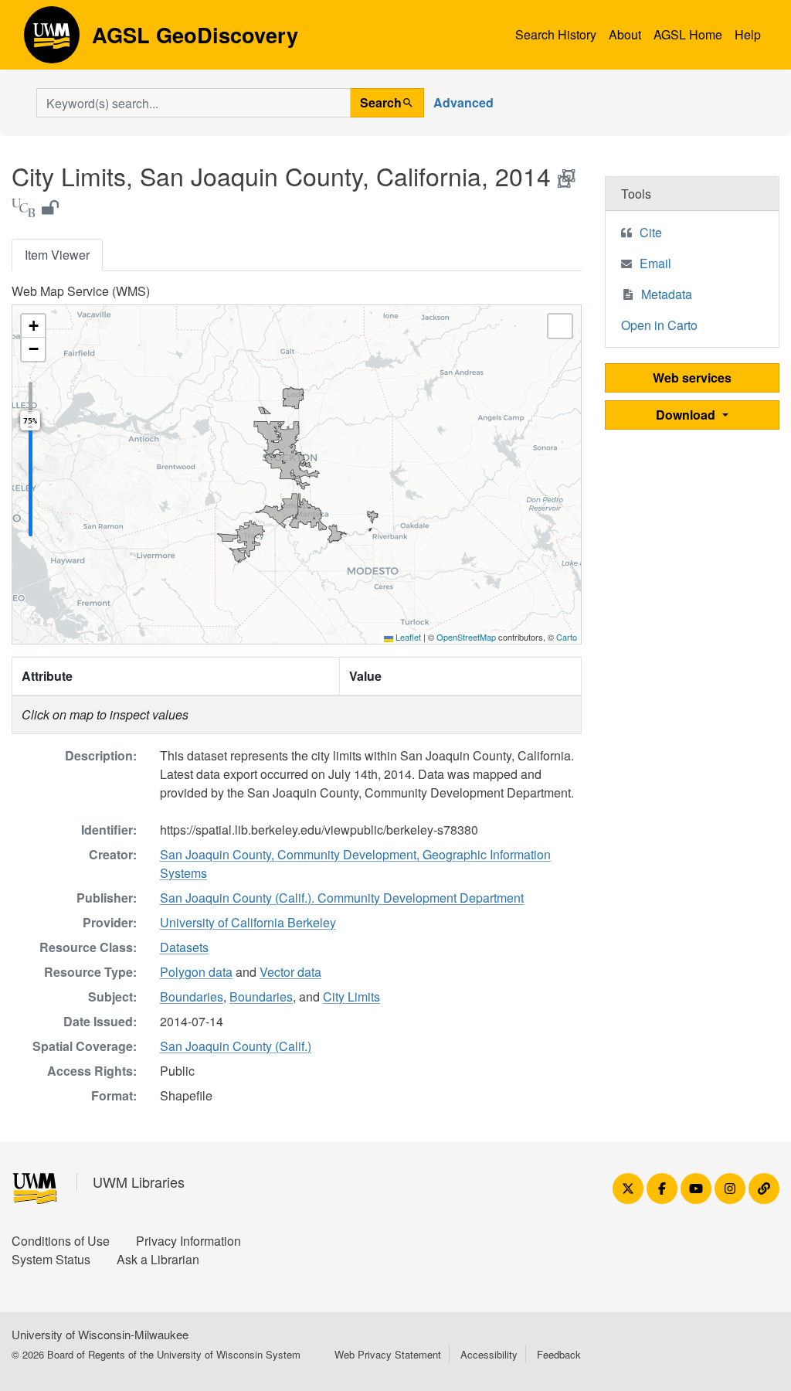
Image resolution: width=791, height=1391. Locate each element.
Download (687, 414)
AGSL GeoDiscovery (51, 40)
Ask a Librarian (158, 1259)
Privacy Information (188, 1241)
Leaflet (407, 637)
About (625, 34)
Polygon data (196, 972)
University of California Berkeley (248, 922)
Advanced (463, 102)
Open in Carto (659, 325)
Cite (651, 232)
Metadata (666, 294)
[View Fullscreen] (560, 326)
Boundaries (191, 996)
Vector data (290, 972)
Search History (555, 34)
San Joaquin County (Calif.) (235, 1046)
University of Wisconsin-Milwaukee (100, 1334)
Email (655, 263)
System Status (51, 1259)
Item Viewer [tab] (57, 255)
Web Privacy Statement (387, 1354)
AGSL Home (688, 34)
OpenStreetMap (466, 637)
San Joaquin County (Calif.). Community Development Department (342, 897)
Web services (692, 377)
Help (748, 34)
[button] (33, 326)
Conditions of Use (61, 1241)
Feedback (559, 1354)
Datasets (184, 947)
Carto (566, 637)
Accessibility (489, 1354)
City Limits (351, 996)
